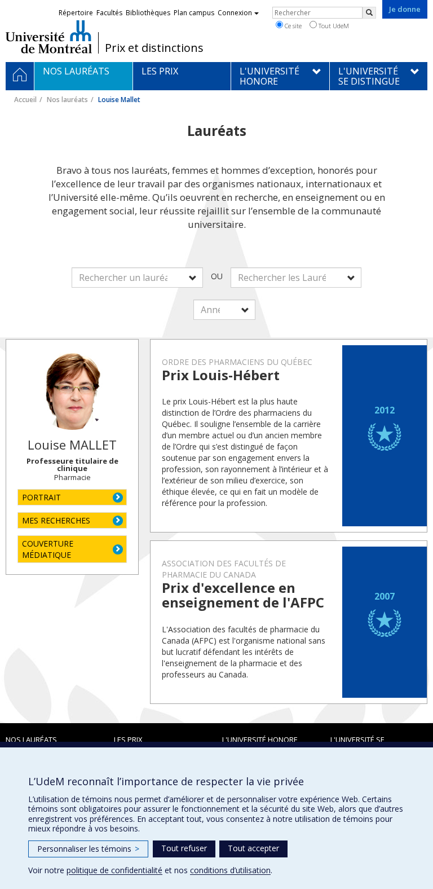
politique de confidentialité (114, 870)
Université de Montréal (49, 37)
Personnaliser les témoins (88, 848)
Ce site (292, 25)
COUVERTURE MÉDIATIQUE (47, 549)
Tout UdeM (333, 25)
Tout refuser (184, 848)
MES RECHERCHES (56, 520)
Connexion (235, 12)
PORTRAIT (41, 497)
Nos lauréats (67, 99)
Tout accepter (253, 848)
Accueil (25, 99)
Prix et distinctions (154, 48)
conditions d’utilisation (230, 870)
